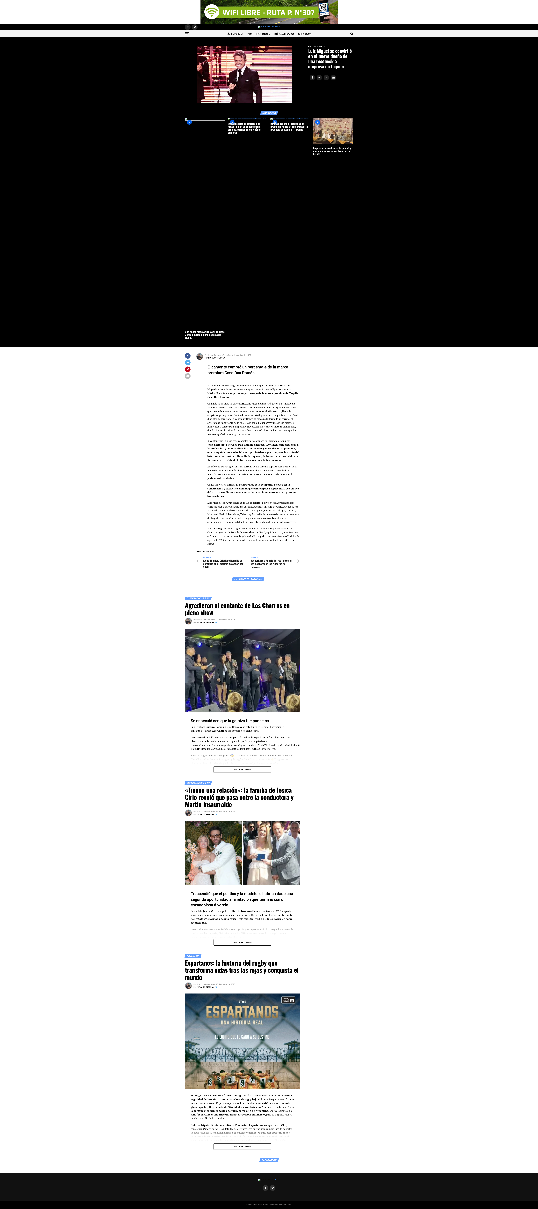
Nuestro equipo (263, 33)
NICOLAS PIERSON (216, 358)
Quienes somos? (304, 33)
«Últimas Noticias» (235, 33)
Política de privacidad (284, 33)
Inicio (249, 33)
